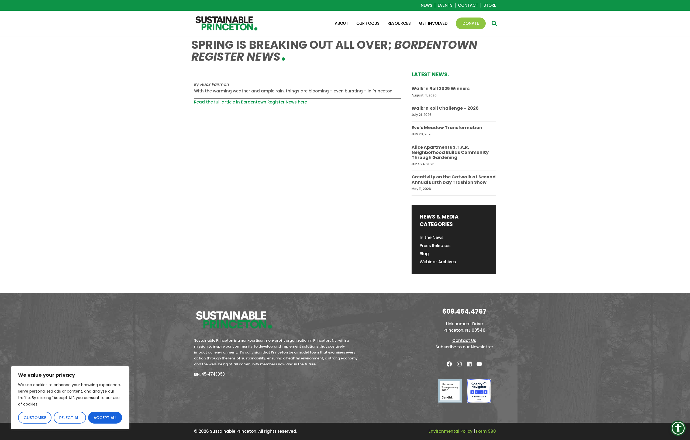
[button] (494, 23)
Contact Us (464, 340)
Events (445, 5)
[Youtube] (479, 364)
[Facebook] (449, 364)
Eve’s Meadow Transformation (447, 127)
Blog (424, 254)
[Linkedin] (469, 364)
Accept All (105, 417)
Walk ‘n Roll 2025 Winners (441, 88)
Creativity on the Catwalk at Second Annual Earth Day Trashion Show (454, 179)
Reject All (69, 417)
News (426, 5)
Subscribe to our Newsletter (464, 347)
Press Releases (435, 245)
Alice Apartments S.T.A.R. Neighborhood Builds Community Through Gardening (450, 152)
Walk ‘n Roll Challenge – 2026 (445, 108)
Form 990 (486, 431)
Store (490, 5)
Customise (35, 417)
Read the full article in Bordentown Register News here (250, 102)
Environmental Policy (450, 431)
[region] (70, 397)
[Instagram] (459, 364)
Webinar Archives (438, 262)
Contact (468, 5)
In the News (432, 237)
